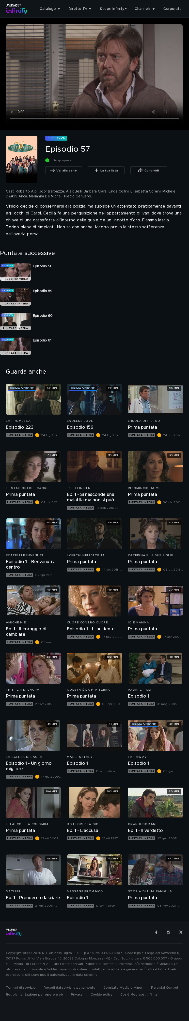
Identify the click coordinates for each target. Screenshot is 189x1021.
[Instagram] (168, 932)
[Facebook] (156, 932)
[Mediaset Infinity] (17, 9)
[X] (181, 932)
